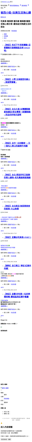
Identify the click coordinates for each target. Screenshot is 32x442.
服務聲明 (18, 420)
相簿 (5, 34)
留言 (13, 66)
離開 (9, 439)
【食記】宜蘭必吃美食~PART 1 (17, 237)
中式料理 (13, 69)
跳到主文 (3, 17)
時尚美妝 (14, 31)
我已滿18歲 (4, 439)
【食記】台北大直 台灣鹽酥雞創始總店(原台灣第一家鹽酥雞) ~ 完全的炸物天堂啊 (17, 112)
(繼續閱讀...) (4, 63)
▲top (2, 72)
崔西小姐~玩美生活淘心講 (16, 12)
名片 (5, 38)
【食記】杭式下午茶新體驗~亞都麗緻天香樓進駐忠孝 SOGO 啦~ (17, 48)
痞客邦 (10, 66)
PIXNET (8, 418)
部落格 (6, 36)
